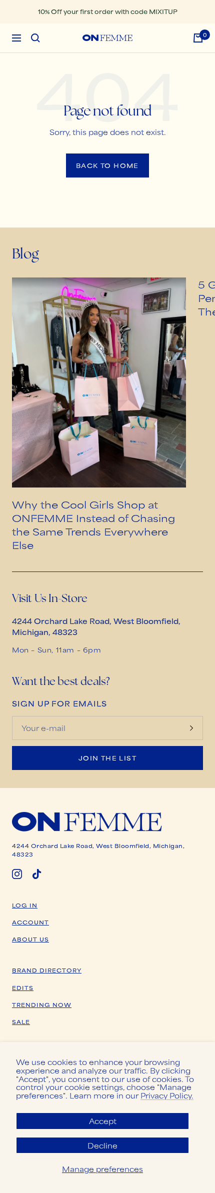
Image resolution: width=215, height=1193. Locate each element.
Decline (103, 1145)
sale (21, 1022)
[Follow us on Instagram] (17, 874)
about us (30, 939)
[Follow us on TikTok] (37, 874)
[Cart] (198, 38)
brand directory (47, 970)
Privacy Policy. (167, 1095)
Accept (102, 1121)
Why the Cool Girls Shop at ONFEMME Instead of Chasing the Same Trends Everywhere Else (93, 524)
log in (25, 905)
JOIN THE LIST (107, 758)
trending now (42, 1004)
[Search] (35, 38)
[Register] (191, 728)
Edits (23, 988)
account (30, 922)
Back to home (107, 165)
